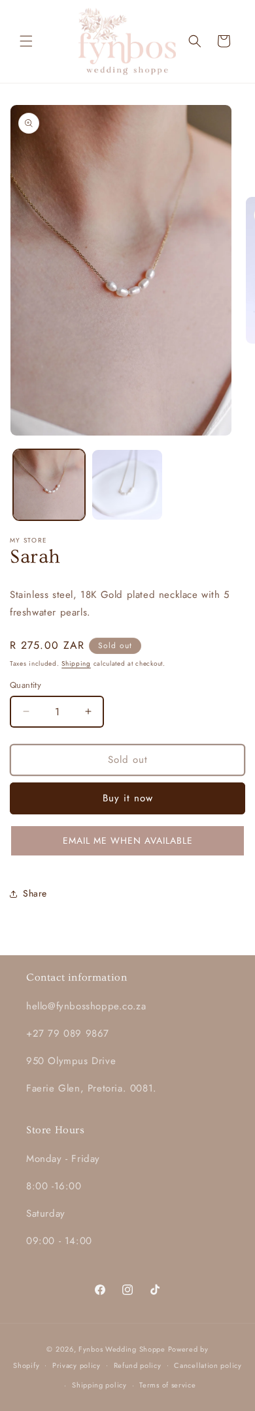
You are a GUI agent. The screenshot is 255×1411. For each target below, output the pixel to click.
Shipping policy (99, 1385)
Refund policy (138, 1365)
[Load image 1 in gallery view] (49, 485)
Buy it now (128, 798)
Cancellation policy (207, 1365)
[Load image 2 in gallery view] (127, 485)
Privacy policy (76, 1365)
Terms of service (167, 1385)
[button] (26, 41)
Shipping (76, 663)
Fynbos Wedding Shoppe (121, 1349)
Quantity (25, 685)
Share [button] (35, 893)
